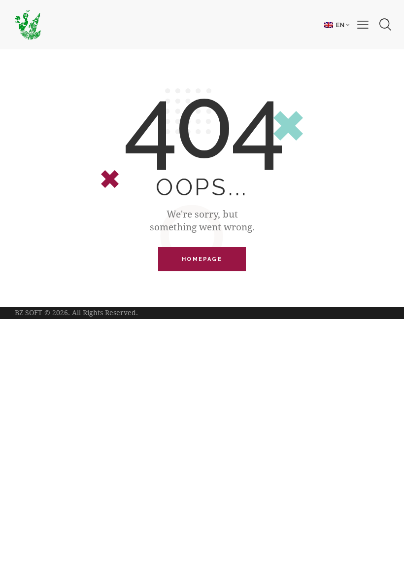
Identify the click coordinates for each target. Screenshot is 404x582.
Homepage (202, 259)
